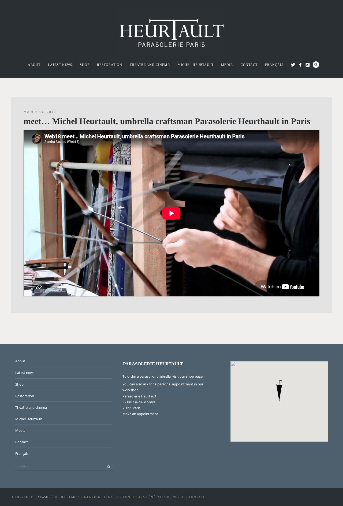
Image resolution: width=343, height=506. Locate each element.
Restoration (109, 65)
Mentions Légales (101, 497)
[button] (279, 390)
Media (227, 65)
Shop (85, 65)
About (34, 65)
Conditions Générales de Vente (153, 497)
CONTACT (197, 497)
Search (316, 64)
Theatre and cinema (150, 65)
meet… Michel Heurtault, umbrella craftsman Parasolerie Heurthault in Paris (167, 121)
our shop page (191, 376)
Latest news (60, 65)
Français (274, 65)
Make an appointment (140, 413)
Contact (249, 65)
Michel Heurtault (196, 65)
